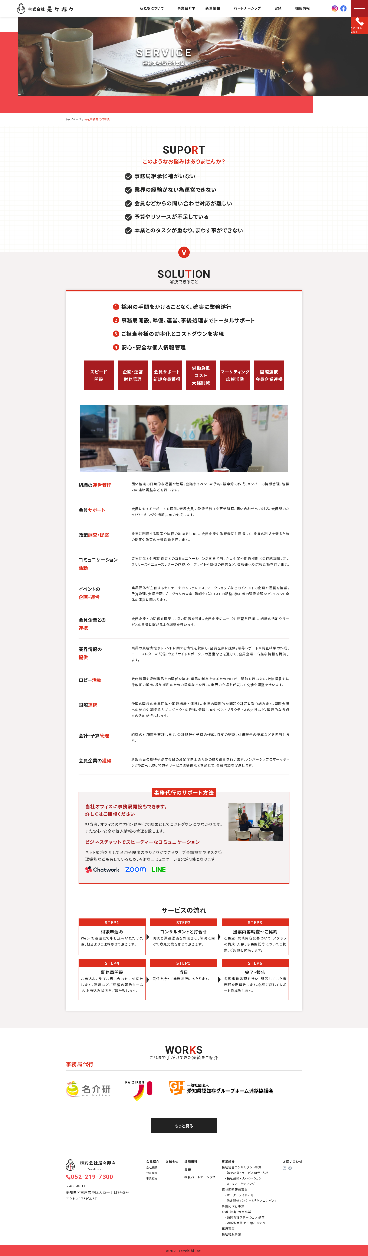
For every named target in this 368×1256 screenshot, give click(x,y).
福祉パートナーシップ (199, 1177)
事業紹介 (152, 1178)
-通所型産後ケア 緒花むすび (245, 1223)
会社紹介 (152, 1161)
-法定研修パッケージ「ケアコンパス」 (250, 1200)
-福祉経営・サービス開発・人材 (247, 1173)
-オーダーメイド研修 (239, 1195)
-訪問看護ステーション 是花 (245, 1217)
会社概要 (152, 1167)
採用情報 (302, 8)
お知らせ (172, 1161)
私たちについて (152, 8)
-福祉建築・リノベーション (243, 1178)
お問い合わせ (292, 1161)
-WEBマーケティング (240, 1184)
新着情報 (213, 8)
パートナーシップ (247, 8)
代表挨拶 (152, 1173)
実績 (278, 8)
